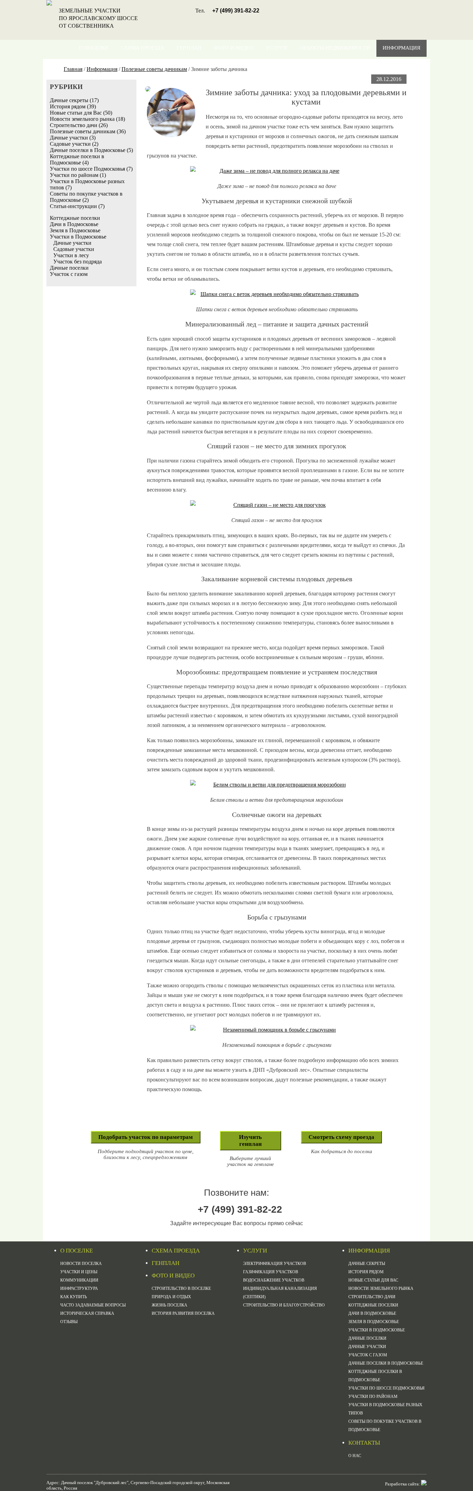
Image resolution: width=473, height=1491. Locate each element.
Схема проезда (142, 48)
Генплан (189, 48)
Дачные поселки (69, 268)
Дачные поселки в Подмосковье (385, 1363)
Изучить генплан (250, 1140)
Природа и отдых (171, 1296)
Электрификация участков (274, 1263)
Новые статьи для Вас (373, 1280)
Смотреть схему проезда (341, 1137)
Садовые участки (73, 249)
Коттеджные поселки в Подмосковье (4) (77, 159)
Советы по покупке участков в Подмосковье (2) (86, 197)
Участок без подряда (77, 261)
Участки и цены (78, 1271)
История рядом (366, 1271)
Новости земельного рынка (380, 1288)
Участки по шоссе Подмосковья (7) (91, 169)
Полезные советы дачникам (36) (88, 131)
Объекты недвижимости (335, 48)
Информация (401, 48)
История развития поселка (183, 1313)
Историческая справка (87, 1313)
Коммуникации (79, 1280)
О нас (354, 1455)
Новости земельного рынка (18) (87, 119)
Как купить (73, 1296)
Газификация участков (270, 1271)
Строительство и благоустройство (284, 1305)
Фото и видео (233, 48)
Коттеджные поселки (75, 218)
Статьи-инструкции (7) (77, 206)
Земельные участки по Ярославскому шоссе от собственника (98, 18)
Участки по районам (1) (78, 175)
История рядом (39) (73, 106)
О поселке (93, 48)
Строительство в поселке (181, 1288)
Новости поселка (81, 1263)
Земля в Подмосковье (75, 230)
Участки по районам (373, 1396)
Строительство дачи (371, 1296)
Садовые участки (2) (74, 144)
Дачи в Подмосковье (74, 224)
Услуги (276, 48)
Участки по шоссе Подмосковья (386, 1388)
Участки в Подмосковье (78, 237)
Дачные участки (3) (73, 138)
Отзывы (69, 1321)
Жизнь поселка (169, 1305)
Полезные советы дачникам (154, 69)
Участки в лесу (71, 255)
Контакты (406, 65)
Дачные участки (72, 243)
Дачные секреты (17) (74, 100)
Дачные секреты (366, 1263)
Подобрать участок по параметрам (145, 1137)
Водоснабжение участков (273, 1280)
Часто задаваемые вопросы (93, 1305)
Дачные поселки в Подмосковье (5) (91, 150)
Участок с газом (69, 274)
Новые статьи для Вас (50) (81, 113)
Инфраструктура (79, 1288)
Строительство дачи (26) (79, 125)
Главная (73, 69)
